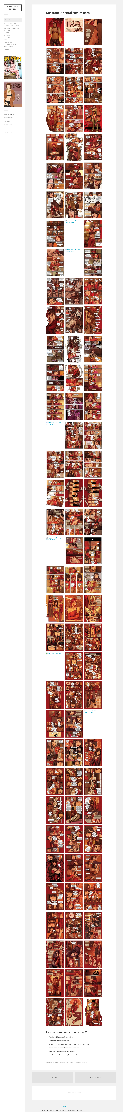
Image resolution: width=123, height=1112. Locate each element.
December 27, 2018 (52, 1062)
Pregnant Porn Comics (12, 28)
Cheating (7, 33)
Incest (6, 39)
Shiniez (85, 1062)
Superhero (7, 49)
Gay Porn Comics (10, 44)
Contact (43, 1110)
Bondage (7, 30)
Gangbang (7, 37)
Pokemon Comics (8, 124)
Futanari (7, 35)
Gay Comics (7, 121)
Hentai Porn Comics (12, 8)
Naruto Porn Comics (11, 26)
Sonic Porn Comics (10, 23)
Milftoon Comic (9, 46)
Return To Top (61, 1106)
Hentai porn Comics (67, 1062)
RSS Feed (71, 1110)
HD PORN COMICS (8, 118)
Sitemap (79, 1110)
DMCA (51, 1110)
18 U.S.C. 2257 (61, 1110)
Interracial (8, 42)
